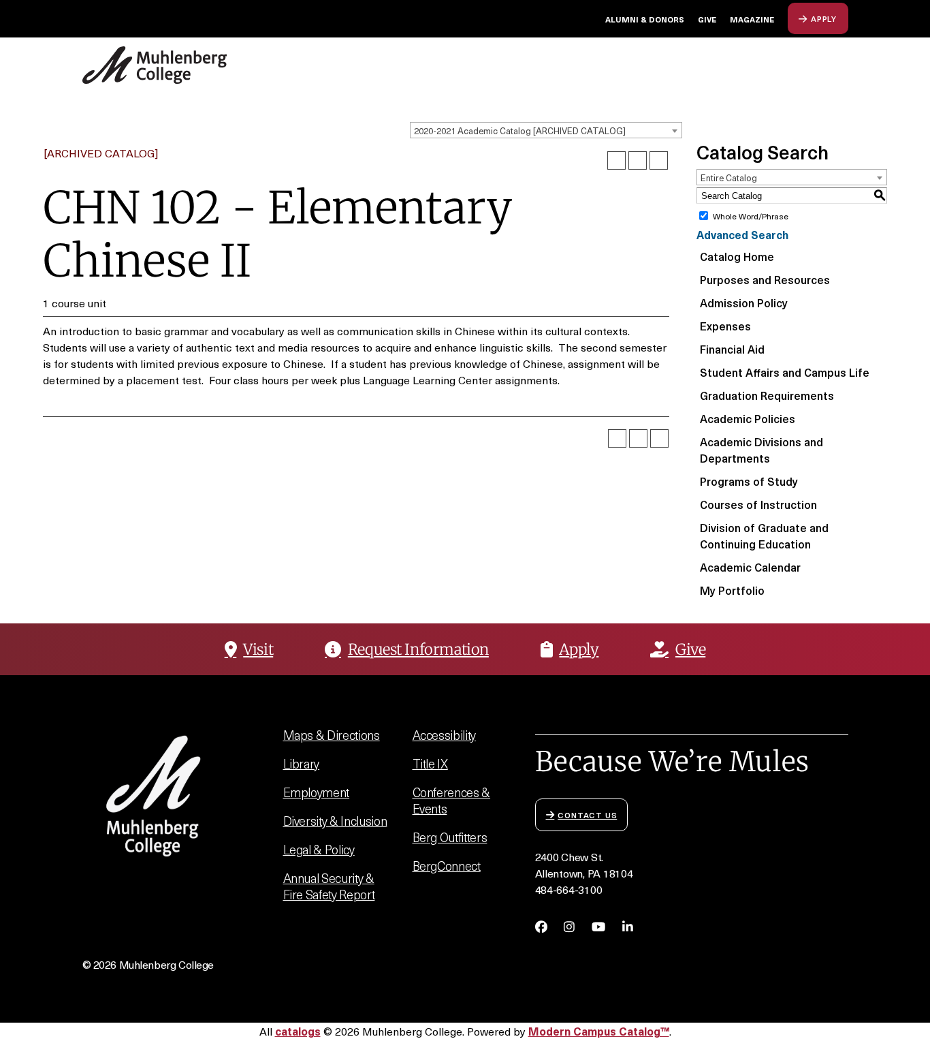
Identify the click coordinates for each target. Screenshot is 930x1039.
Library (301, 763)
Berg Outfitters (450, 837)
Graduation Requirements (767, 395)
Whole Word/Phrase (750, 216)
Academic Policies (747, 418)
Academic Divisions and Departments (761, 449)
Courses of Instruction (758, 504)
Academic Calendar (750, 567)
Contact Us (587, 814)
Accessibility (445, 735)
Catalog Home (737, 256)
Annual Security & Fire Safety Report (329, 886)
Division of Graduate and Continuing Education (764, 535)
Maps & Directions (331, 735)
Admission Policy (744, 302)
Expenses (725, 325)
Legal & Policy (319, 849)
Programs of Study (749, 481)
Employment (316, 792)
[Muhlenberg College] (190, 65)
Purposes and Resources (765, 279)
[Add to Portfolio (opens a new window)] (616, 160)
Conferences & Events (452, 800)
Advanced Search (742, 234)
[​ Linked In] (627, 926)
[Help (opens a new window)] (659, 160)
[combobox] (546, 130)
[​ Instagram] (569, 926)
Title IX (430, 763)
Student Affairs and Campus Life (784, 372)
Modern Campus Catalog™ (598, 1031)
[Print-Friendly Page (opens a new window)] (637, 160)
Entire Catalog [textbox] (729, 177)
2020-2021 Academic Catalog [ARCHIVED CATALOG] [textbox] (520, 130)
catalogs (298, 1031)
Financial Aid (732, 349)
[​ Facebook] (541, 926)
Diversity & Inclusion (335, 820)
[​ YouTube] (598, 926)
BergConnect (447, 865)
